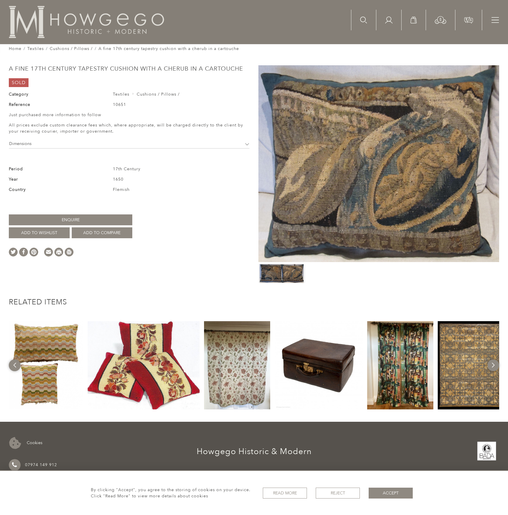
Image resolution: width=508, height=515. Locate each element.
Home (15, 48)
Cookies (34, 443)
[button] (440, 19)
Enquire (71, 220)
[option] (46, 365)
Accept (391, 493)
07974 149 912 (41, 465)
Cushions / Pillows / (71, 48)
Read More (285, 493)
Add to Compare (102, 233)
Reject (338, 493)
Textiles (35, 48)
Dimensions (20, 143)
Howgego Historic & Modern (254, 451)
